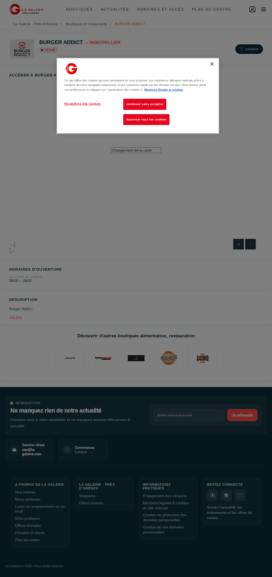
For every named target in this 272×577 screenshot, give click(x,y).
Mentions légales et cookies (163, 89)
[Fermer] (212, 64)
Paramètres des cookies (82, 103)
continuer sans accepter (144, 104)
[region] (137, 96)
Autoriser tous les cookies (146, 119)
